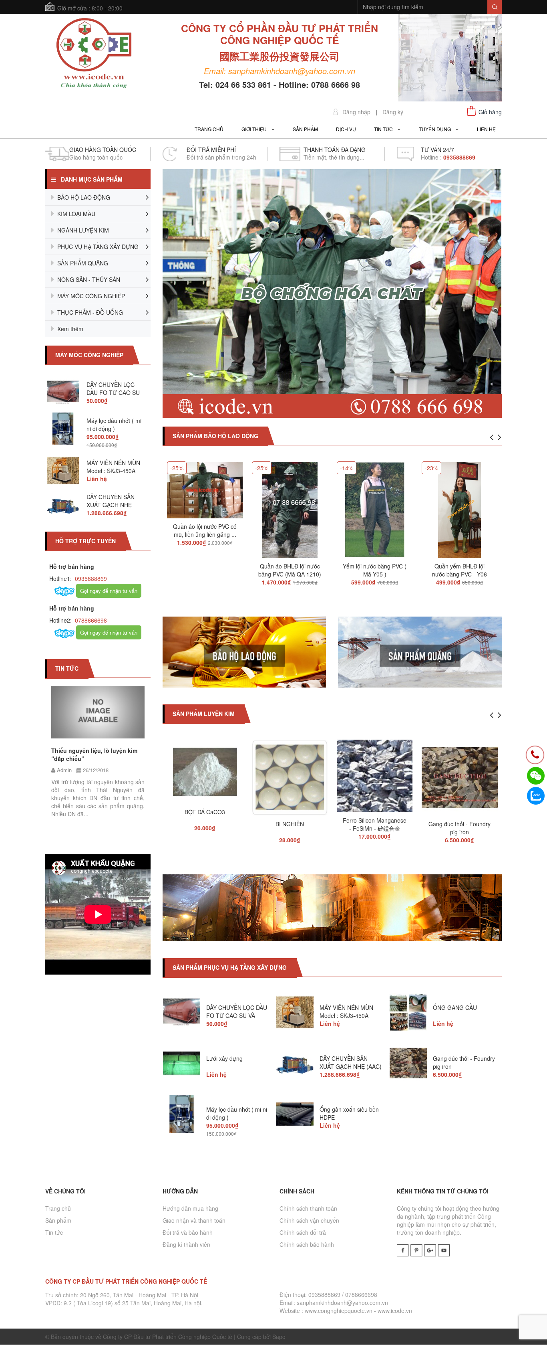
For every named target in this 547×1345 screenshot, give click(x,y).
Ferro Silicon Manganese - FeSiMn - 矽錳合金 (374, 824)
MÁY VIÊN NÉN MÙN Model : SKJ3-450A (113, 467)
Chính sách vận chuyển (309, 1220)
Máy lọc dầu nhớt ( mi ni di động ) (113, 425)
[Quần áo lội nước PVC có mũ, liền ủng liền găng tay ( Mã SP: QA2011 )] (205, 487)
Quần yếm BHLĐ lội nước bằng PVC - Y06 (459, 570)
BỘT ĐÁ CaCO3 (205, 812)
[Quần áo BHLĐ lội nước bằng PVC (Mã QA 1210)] (290, 507)
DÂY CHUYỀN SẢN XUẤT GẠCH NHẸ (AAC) (110, 505)
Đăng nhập (356, 112)
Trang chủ (58, 1208)
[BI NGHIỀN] (290, 775)
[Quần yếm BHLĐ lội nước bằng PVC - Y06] (459, 507)
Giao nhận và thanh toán (194, 1220)
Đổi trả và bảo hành (188, 1232)
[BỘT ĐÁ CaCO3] (205, 769)
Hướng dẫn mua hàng (190, 1208)
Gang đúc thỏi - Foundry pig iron (459, 828)
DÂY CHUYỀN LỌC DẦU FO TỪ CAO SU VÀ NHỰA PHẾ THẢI (113, 392)
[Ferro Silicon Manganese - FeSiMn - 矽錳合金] (375, 773)
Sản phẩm (58, 1220)
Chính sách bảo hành (307, 1244)
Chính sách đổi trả (303, 1232)
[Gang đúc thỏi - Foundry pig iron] (460, 775)
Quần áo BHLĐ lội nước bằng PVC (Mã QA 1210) (289, 570)
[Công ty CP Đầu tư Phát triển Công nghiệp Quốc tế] (94, 54)
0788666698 (90, 620)
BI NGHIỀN (290, 824)
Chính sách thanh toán (308, 1208)
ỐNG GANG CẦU (455, 1007)
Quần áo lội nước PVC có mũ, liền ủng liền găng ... (205, 530)
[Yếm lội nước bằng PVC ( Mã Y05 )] (375, 507)
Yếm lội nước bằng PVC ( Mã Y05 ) (374, 570)
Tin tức (54, 1232)
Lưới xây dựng (224, 1058)
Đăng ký (392, 112)
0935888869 (90, 578)
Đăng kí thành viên (186, 1244)
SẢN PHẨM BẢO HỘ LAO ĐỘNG (215, 436)
